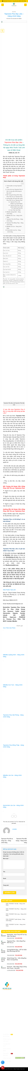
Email (4, 878)
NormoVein (6, 607)
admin (20, 18)
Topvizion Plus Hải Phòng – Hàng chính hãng (15, 220)
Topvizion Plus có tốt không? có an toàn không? (16, 202)
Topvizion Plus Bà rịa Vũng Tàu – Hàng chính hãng (7, 840)
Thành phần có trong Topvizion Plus (14, 186)
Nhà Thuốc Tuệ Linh (18, 208)
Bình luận (6, 858)
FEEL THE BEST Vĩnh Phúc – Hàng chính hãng (16, 909)
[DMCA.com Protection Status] (20, 1057)
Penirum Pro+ (11, 619)
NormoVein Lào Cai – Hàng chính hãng (14, 230)
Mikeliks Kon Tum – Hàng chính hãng (14, 216)
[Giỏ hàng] (25, 5)
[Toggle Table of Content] (21, 183)
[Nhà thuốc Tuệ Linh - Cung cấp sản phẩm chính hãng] (14, 4)
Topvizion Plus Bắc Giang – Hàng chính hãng (21, 840)
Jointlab (9, 621)
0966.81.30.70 (14, 153)
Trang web (6, 885)
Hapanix (15, 613)
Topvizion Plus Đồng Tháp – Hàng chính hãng (15, 223)
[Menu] (2, 5)
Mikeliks (14, 621)
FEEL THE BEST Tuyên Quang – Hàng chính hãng (15, 920)
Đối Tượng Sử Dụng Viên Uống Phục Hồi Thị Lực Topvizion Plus (14, 195)
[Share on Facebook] (12, 816)
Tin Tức (14, 11)
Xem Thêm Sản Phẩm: (15, 210)
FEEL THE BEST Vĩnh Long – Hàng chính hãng (16, 914)
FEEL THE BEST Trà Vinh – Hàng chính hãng (15, 925)
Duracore (10, 611)
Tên (4, 871)
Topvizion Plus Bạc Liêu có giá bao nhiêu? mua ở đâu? (16, 206)
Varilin (17, 611)
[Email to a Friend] (15, 816)
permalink (14, 823)
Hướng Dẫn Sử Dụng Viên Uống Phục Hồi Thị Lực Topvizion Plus (14, 199)
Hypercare (13, 617)
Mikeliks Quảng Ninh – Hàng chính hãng (14, 212)
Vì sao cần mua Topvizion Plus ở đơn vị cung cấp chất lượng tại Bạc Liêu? (15, 191)
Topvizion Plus (15, 607)
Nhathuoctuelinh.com (12, 565)
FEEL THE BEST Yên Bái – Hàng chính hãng (15, 904)
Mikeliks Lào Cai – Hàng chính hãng (14, 227)
